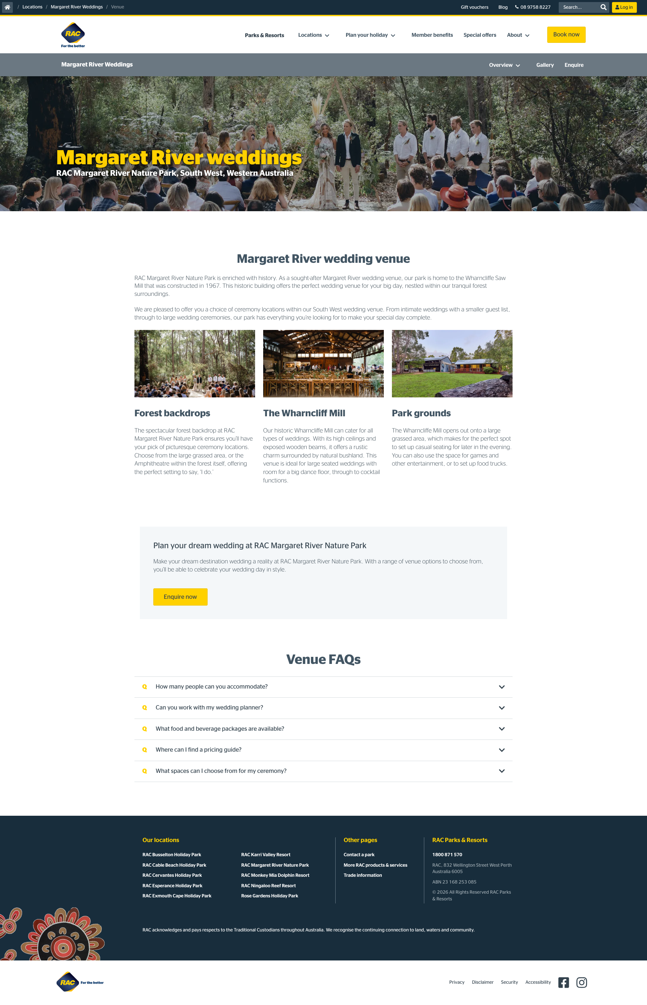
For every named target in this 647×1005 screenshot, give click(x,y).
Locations (32, 7)
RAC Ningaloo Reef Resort (268, 886)
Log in (626, 7)
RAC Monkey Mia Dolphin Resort (275, 875)
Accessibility (538, 982)
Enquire (574, 65)
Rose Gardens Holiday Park (269, 896)
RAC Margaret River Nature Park (275, 865)
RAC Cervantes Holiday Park (172, 875)
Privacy (456, 982)
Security (509, 982)
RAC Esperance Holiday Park (173, 886)
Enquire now (180, 597)
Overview (501, 65)
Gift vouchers (474, 7)
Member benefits (432, 35)
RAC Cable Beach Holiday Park (174, 865)
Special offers (480, 35)
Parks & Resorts (264, 35)
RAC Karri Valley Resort (265, 855)
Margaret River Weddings (77, 7)
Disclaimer (483, 982)
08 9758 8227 (536, 7)
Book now (566, 35)
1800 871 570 (447, 855)
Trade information (363, 875)
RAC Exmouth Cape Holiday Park (177, 896)
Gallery (545, 65)
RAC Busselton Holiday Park (172, 855)
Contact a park (359, 855)
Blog (503, 7)
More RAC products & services (375, 865)
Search (603, 7)
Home (7, 7)
